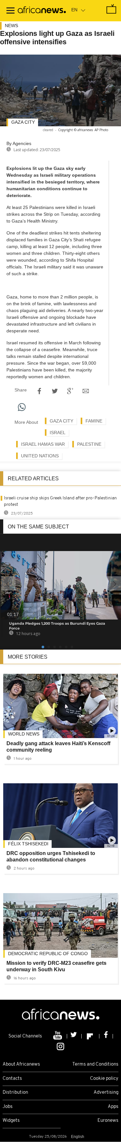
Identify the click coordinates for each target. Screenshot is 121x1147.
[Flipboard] (90, 1036)
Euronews (107, 1120)
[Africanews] (42, 10)
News (11, 25)
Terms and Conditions (95, 1064)
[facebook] (106, 1036)
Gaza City (23, 122)
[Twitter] (74, 1036)
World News (23, 733)
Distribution (15, 1092)
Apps (113, 1106)
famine (94, 420)
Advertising (106, 1092)
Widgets (11, 1120)
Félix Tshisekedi (28, 843)
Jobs (8, 1106)
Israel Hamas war (43, 444)
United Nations (40, 455)
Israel (58, 432)
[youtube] (58, 1036)
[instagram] (60, 1046)
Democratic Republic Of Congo (48, 953)
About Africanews (21, 1064)
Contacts (12, 1078)
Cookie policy (104, 1078)
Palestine (89, 444)
